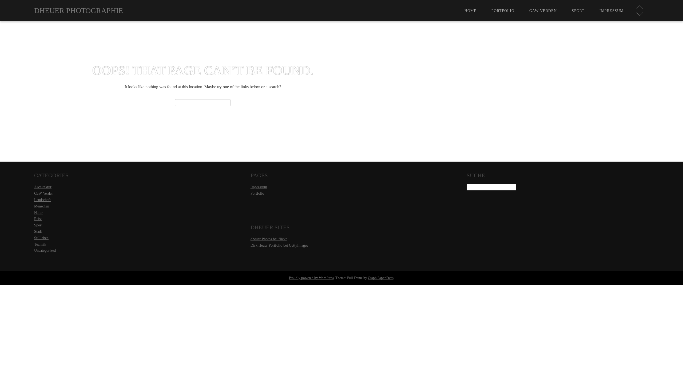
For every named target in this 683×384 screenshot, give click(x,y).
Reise (38, 219)
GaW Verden (543, 11)
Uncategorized (45, 251)
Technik (40, 244)
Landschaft (42, 200)
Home (470, 11)
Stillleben (41, 238)
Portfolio (502, 11)
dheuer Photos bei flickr (269, 239)
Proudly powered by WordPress (311, 278)
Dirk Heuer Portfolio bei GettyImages (279, 245)
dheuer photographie (78, 10)
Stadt (38, 232)
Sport (578, 11)
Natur (38, 213)
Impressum (611, 11)
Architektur (42, 187)
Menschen (41, 206)
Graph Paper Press (381, 278)
